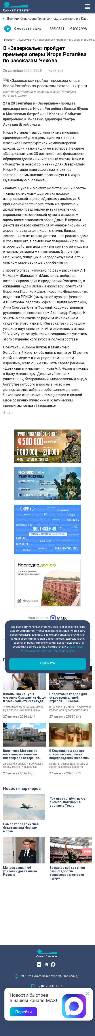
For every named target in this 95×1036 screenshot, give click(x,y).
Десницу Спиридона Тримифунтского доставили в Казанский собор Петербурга (49, 18)
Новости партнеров (22, 788)
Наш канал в (38, 618)
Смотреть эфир (27, 29)
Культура (55, 70)
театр (8, 412)
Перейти (23, 1011)
